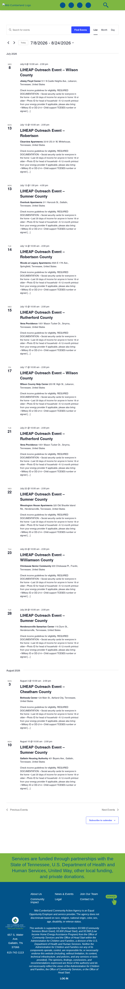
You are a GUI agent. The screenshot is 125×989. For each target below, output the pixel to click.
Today (23, 42)
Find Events (80, 29)
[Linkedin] (71, 5)
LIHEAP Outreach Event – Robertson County (42, 254)
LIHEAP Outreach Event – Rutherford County (42, 315)
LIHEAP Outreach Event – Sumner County (42, 193)
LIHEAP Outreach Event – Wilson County (49, 72)
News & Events (64, 894)
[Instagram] (79, 5)
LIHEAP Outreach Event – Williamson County (42, 557)
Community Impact (37, 901)
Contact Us (87, 899)
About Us (36, 894)
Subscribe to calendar (100, 820)
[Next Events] (14, 43)
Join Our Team (89, 894)
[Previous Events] (8, 43)
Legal (58, 899)
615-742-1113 (15, 952)
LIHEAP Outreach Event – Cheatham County (42, 689)
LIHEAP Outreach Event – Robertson (42, 133)
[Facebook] (62, 5)
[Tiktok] (88, 5)
